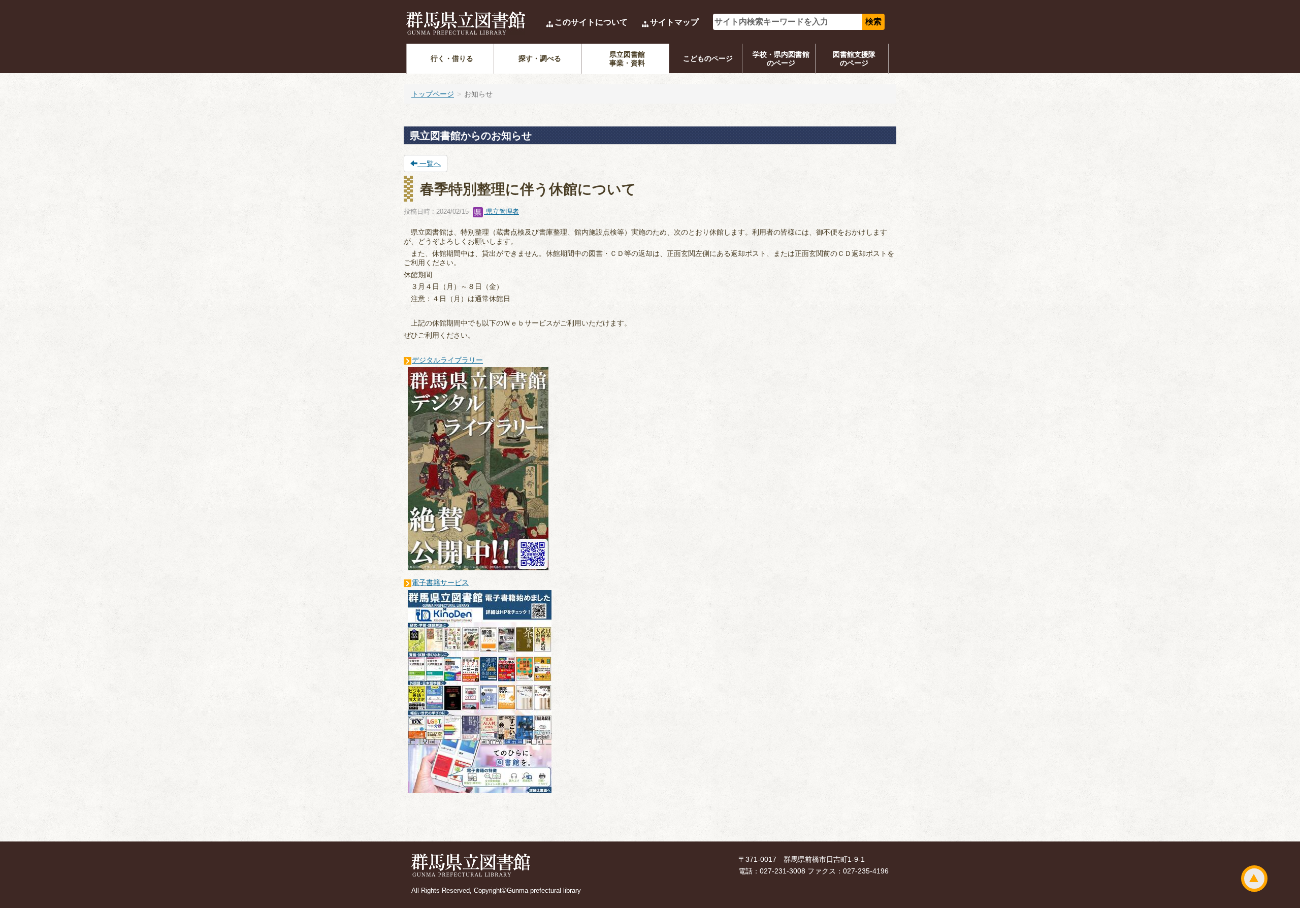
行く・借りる (452, 58)
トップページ (432, 94)
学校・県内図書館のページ (781, 58)
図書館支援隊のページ (854, 58)
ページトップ (1254, 878)
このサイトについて (591, 22)
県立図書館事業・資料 (627, 58)
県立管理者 (501, 211)
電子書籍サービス (440, 582)
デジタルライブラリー (447, 360)
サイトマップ (674, 22)
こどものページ (708, 58)
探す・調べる (539, 58)
